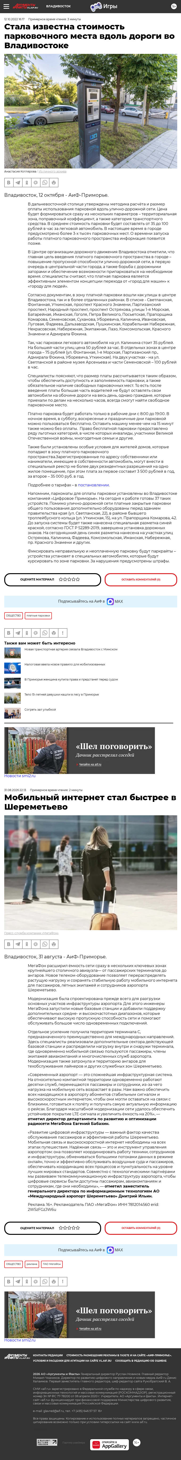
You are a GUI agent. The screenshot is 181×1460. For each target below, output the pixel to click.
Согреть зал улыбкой (40, 709)
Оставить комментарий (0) (141, 579)
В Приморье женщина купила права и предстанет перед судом (71, 679)
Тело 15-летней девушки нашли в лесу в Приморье (62, 694)
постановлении (93, 485)
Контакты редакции (48, 1355)
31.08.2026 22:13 (15, 790)
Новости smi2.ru (20, 776)
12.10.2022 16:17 (14, 19)
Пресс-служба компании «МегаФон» (31, 933)
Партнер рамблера (73, 1442)
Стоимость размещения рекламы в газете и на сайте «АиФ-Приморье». (119, 1355)
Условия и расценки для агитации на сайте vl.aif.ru (72, 1360)
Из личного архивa (52, 171)
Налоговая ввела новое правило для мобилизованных (65, 664)
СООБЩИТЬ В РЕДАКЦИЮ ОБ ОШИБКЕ (141, 1360)
